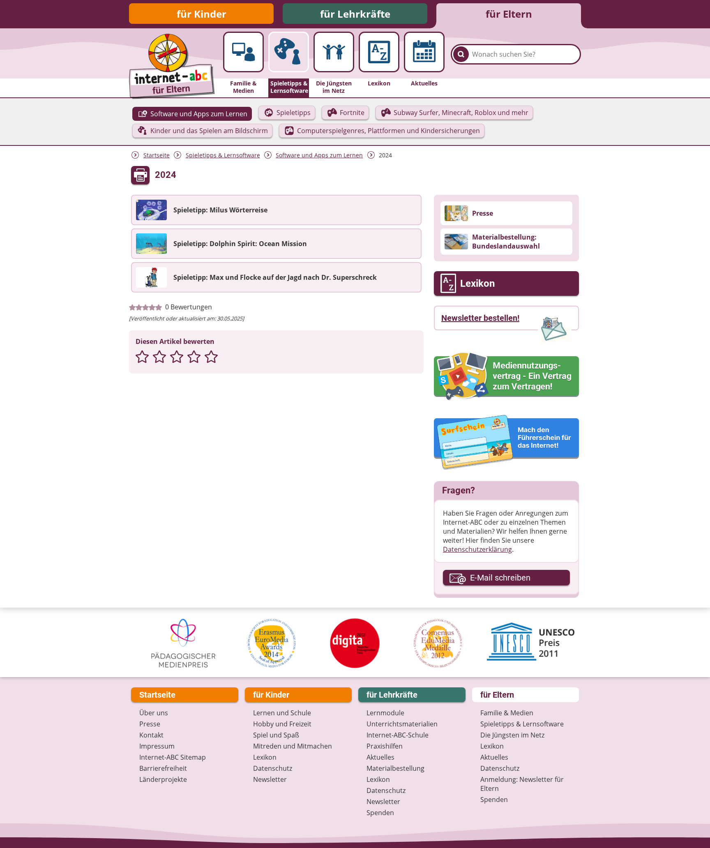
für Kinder (201, 14)
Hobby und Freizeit (282, 723)
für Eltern (509, 14)
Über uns (153, 712)
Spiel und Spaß (276, 735)
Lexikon (265, 757)
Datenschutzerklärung (477, 549)
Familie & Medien (506, 712)
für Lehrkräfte (355, 14)
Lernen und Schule (282, 712)
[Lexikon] (379, 52)
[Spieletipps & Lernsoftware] (288, 52)
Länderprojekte (163, 779)
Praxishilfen (385, 746)
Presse (149, 723)
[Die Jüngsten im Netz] (334, 52)
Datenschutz (272, 768)
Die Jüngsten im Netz (512, 735)
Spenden (380, 812)
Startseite (156, 155)
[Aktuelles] (424, 52)
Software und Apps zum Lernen (319, 155)
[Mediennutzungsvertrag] (506, 376)
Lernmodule (385, 712)
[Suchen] (461, 54)
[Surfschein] (506, 443)
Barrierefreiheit (163, 768)
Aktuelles (380, 757)
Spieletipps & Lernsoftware (223, 155)
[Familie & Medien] (243, 52)
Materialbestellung (395, 768)
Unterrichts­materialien (402, 723)
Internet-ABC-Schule (398, 735)
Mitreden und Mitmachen (292, 746)
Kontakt (151, 735)
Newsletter (270, 779)
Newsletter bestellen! (480, 318)
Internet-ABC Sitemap (172, 757)
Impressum (157, 746)
